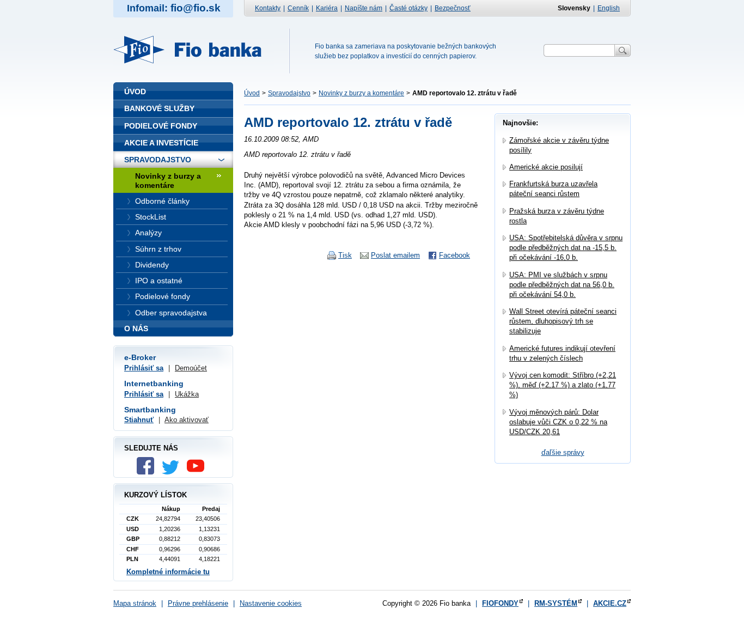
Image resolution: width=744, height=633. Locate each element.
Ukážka (187, 394)
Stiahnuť (139, 420)
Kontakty (267, 8)
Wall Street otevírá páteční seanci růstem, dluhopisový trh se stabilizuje (563, 321)
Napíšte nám (363, 8)
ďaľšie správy (562, 452)
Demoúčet (191, 368)
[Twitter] (173, 472)
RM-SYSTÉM (555, 603)
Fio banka (194, 49)
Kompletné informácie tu (168, 572)
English (608, 8)
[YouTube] (198, 472)
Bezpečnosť (453, 8)
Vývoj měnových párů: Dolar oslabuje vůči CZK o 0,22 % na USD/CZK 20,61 (558, 422)
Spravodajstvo (289, 93)
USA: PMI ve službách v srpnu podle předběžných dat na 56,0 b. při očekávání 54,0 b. (561, 285)
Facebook (454, 255)
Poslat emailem (395, 255)
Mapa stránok (134, 603)
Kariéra (327, 8)
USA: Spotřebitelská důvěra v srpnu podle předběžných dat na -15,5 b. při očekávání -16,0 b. (566, 247)
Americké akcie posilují (546, 167)
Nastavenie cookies (271, 603)
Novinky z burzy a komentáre (361, 93)
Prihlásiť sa (143, 368)
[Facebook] (148, 472)
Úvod (252, 93)
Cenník (298, 8)
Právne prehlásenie (198, 603)
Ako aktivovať (186, 420)
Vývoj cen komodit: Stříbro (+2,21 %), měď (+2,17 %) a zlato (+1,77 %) (562, 385)
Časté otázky (408, 8)
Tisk (345, 255)
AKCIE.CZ (609, 603)
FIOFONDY (500, 603)
